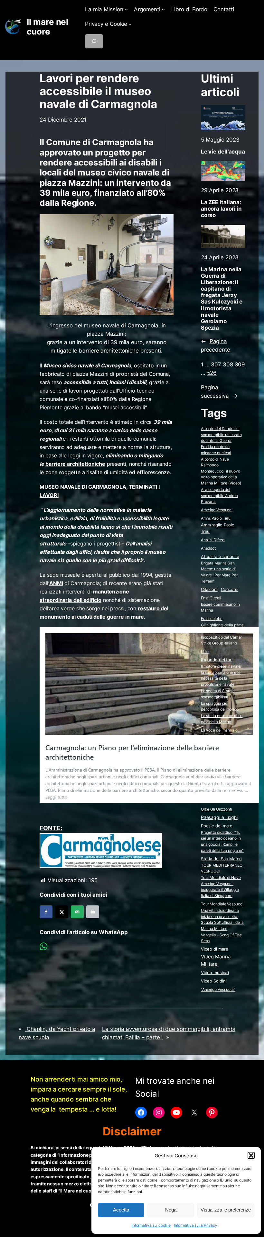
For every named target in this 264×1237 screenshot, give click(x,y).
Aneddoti (209, 548)
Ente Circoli (211, 597)
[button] (251, 1155)
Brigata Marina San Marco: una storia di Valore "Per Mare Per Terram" (219, 572)
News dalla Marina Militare (219, 779)
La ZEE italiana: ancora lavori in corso (221, 208)
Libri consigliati (216, 738)
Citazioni (209, 589)
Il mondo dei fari (216, 659)
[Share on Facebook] (46, 911)
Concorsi (229, 589)
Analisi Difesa (213, 539)
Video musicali (215, 972)
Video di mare (214, 949)
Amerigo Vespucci (216, 509)
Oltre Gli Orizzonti (216, 809)
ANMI (56, 583)
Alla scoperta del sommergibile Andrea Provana (219, 495)
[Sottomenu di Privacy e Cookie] (130, 23)
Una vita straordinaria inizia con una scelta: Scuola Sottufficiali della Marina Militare (222, 919)
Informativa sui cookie (151, 1225)
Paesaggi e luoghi (219, 817)
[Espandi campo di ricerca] (94, 41)
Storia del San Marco (221, 858)
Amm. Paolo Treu (216, 518)
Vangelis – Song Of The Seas (221, 938)
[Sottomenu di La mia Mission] (126, 9)
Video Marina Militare (216, 960)
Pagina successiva (219, 391)
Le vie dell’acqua (223, 151)
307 (216, 364)
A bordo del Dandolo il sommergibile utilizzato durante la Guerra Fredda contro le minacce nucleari (221, 440)
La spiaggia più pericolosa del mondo (220, 706)
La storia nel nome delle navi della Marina (222, 718)
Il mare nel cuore (47, 26)
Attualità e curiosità (220, 556)
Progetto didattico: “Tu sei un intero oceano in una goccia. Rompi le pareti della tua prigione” (222, 841)
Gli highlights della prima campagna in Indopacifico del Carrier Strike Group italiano (222, 634)
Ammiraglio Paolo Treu (217, 528)
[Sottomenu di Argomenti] (163, 9)
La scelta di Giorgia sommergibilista (218, 693)
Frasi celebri (211, 618)
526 (212, 373)
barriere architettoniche (75, 464)
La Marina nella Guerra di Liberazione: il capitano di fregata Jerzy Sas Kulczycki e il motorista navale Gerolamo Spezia (222, 298)
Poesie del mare (217, 825)
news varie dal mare (221, 792)
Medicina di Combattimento (214, 764)
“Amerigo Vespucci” (218, 989)
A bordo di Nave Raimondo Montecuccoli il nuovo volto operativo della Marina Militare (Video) (221, 471)
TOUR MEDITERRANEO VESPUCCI (221, 868)
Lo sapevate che (218, 755)
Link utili (208, 746)
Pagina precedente (215, 345)
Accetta (121, 1209)
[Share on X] (61, 911)
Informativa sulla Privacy (196, 1225)
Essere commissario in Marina (220, 607)
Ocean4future (215, 800)
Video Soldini (214, 981)
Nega (170, 1209)
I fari (205, 651)
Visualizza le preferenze (226, 1209)
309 (240, 364)
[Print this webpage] (92, 911)
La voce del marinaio (219, 730)
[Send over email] (77, 911)
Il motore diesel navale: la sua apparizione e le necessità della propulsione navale (221, 675)
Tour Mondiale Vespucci (222, 904)
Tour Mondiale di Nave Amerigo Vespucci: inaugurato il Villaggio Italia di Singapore (221, 886)
